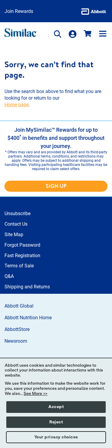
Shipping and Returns (27, 287)
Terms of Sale (19, 266)
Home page (16, 104)
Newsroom (15, 341)
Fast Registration (22, 255)
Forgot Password (22, 245)
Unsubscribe (17, 213)
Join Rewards (18, 11)
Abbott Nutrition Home (28, 317)
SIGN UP (56, 186)
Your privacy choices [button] (56, 437)
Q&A (9, 276)
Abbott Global (18, 306)
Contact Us (15, 224)
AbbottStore (17, 329)
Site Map (13, 234)
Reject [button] (56, 422)
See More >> (35, 394)
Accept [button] (56, 407)
